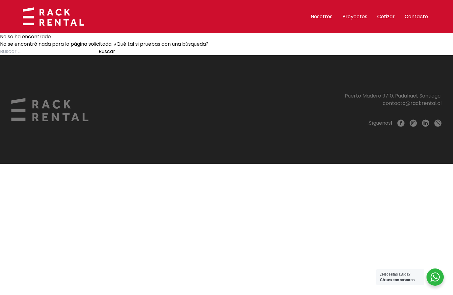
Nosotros (322, 16)
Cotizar (386, 16)
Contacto (416, 16)
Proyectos (354, 16)
